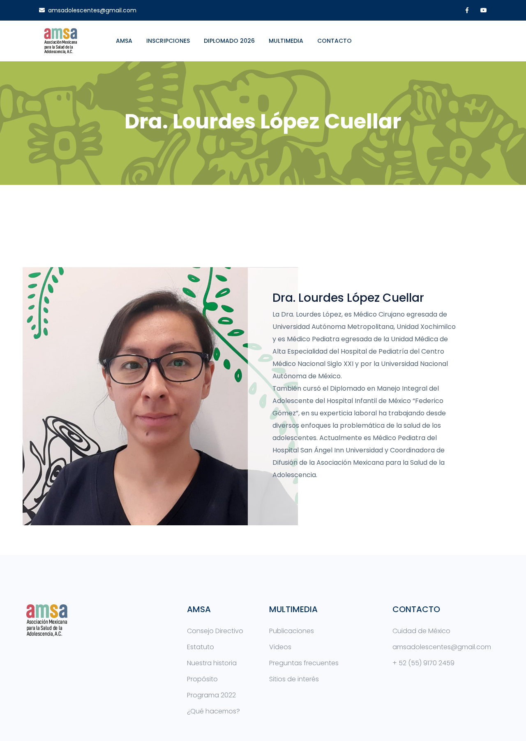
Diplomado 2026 (229, 41)
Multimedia (286, 41)
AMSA (124, 41)
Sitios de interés (294, 679)
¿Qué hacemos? (213, 711)
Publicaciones (291, 631)
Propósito (202, 679)
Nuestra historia (212, 663)
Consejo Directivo (215, 631)
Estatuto (200, 647)
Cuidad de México (421, 631)
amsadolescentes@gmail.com (92, 10)
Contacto (334, 41)
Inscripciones (168, 41)
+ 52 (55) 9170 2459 (423, 663)
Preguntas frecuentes (304, 663)
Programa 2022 (211, 695)
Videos (280, 647)
